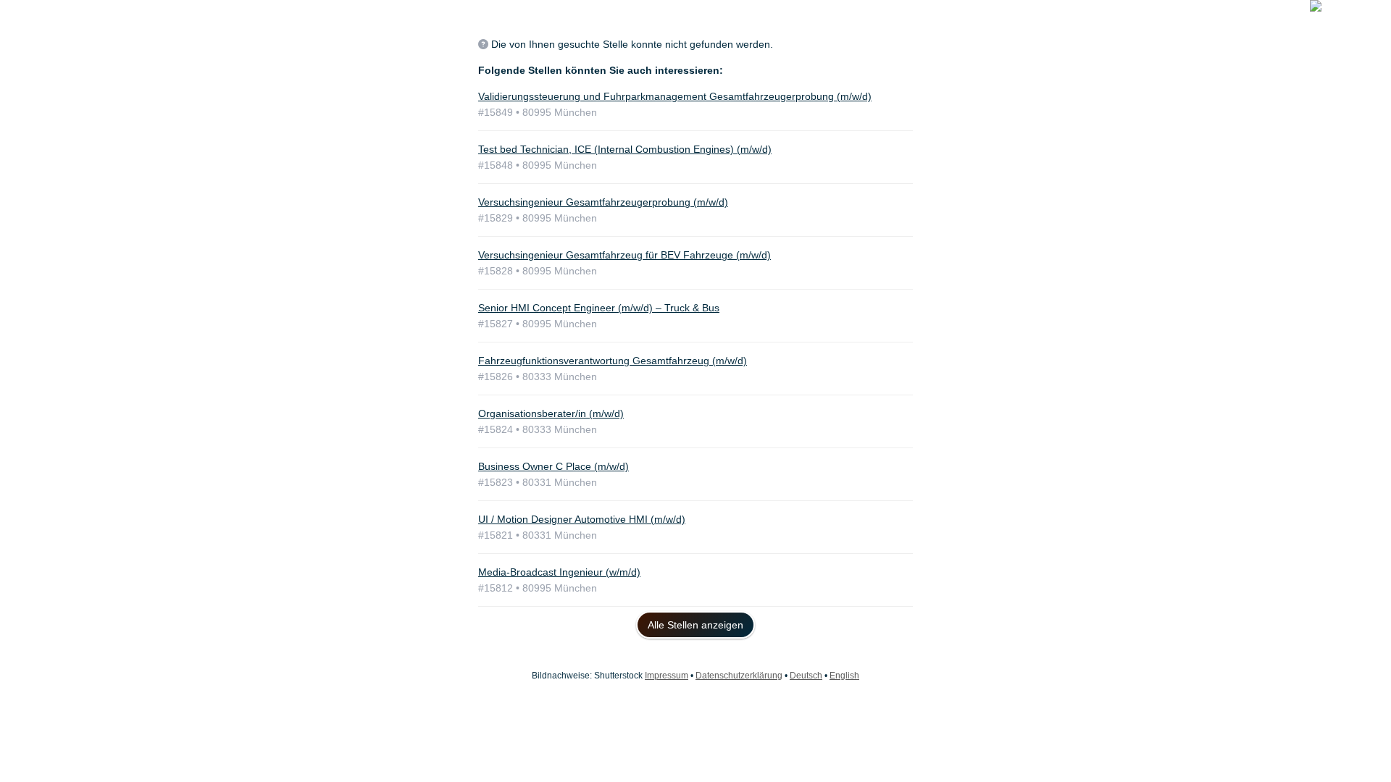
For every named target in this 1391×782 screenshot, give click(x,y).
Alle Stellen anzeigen (695, 625)
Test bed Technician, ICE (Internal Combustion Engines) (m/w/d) (625, 149)
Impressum (666, 675)
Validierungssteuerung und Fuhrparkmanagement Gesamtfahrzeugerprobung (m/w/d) (675, 96)
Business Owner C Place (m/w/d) (553, 466)
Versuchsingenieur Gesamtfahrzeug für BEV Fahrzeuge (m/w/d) (624, 255)
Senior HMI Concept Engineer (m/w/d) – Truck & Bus (598, 308)
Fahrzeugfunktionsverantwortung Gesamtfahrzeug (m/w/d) (612, 360)
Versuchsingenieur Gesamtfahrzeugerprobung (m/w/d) (603, 202)
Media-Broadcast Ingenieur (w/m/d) (559, 572)
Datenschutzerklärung (739, 675)
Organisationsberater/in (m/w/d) (551, 413)
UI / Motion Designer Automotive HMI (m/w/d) (581, 519)
